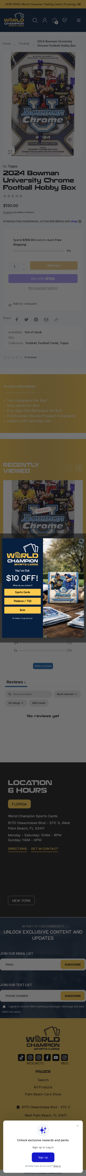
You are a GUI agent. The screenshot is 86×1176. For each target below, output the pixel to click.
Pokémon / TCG (22, 601)
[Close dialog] (81, 541)
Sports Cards (22, 592)
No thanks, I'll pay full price (22, 618)
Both (22, 610)
